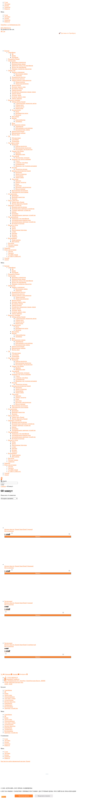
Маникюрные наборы (18, 133)
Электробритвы (20, 120)
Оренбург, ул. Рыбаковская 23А (10, 24)
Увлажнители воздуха (18, 77)
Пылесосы (15, 144)
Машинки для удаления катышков (26, 166)
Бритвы (14, 118)
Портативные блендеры (19, 230)
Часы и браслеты (13, 200)
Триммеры (18, 121)
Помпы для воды (20, 182)
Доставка (7, 4)
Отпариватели (19, 164)
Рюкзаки (14, 233)
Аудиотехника (12, 194)
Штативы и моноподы (19, 62)
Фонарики (18, 172)
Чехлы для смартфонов (19, 67)
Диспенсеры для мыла (22, 157)
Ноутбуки (11, 243)
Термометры (19, 126)
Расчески (18, 115)
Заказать (37, 536)
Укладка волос (16, 110)
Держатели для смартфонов (20, 218)
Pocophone (15, 57)
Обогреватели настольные (20, 192)
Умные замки (19, 177)
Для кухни (15, 179)
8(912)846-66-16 (6, 28)
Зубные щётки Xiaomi (18, 102)
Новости (7, 9)
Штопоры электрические (23, 187)
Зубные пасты (19, 106)
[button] (47, 12)
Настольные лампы (21, 74)
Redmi (14, 55)
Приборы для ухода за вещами (21, 159)
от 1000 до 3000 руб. (14, 256)
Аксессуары (12, 60)
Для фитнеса (8, 705)
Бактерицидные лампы (22, 129)
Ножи (17, 184)
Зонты (14, 228)
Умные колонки (17, 90)
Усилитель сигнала (21, 169)
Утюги (17, 161)
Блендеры (18, 185)
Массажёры (15, 116)
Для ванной (15, 156)
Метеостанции (16, 85)
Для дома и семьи (13, 143)
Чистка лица (16, 134)
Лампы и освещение (18, 72)
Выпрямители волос (21, 113)
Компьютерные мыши (19, 64)
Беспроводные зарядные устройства (23, 208)
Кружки (14, 235)
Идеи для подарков (10, 250)
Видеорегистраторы (18, 223)
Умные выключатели (22, 83)
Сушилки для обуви (21, 162)
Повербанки (8, 703)
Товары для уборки (18, 151)
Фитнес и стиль (13, 225)
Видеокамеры (12, 238)
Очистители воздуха (18, 78)
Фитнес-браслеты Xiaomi (19, 204)
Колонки (14, 199)
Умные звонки (16, 93)
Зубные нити (19, 105)
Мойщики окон (20, 154)
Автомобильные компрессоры (21, 220)
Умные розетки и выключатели (21, 80)
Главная (3, 486)
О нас (6, 2)
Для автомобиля (13, 217)
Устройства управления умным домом (24, 92)
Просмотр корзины (24, 796)
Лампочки (18, 75)
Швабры (18, 153)
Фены (17, 111)
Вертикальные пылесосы (23, 148)
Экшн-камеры (16, 240)
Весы (13, 123)
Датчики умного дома (19, 87)
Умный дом (11, 70)
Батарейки (15, 213)
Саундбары (15, 139)
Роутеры (14, 167)
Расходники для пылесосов (23, 149)
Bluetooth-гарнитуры (18, 197)
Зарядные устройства (14, 205)
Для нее (10, 251)
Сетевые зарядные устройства (21, 210)
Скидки (6, 258)
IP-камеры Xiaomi (17, 88)
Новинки (7, 248)
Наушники (15, 195)
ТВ (9, 136)
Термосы (14, 236)
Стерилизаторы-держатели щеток (25, 103)
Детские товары (13, 245)
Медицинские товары (18, 125)
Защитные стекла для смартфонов (22, 65)
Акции (6, 259)
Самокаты (11, 246)
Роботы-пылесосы (21, 146)
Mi (12, 54)
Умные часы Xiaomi (18, 202)
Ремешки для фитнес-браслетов (21, 69)
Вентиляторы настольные (20, 190)
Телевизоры (15, 141)
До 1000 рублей (13, 254)
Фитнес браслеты (9, 702)
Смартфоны (12, 52)
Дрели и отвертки (21, 174)
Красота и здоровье (14, 100)
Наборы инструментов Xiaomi (21, 171)
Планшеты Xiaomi (13, 59)
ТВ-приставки (16, 138)
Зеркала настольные (18, 131)
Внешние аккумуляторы (19, 207)
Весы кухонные (20, 189)
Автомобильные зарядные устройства (24, 215)
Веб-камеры (15, 241)
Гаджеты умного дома (19, 97)
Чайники (18, 180)
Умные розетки (20, 82)
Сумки (14, 231)
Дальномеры (19, 176)
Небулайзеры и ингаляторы (24, 128)
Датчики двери (16, 95)
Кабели (14, 212)
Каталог (6, 51)
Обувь (14, 227)
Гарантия (7, 7)
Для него (11, 253)
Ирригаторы (19, 108)
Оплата (6, 5)
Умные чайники (17, 98)
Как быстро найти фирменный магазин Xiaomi (15, 761)
